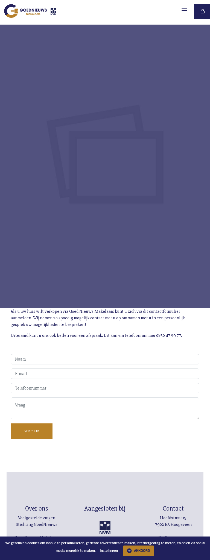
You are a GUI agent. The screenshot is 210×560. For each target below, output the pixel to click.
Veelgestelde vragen (36, 518)
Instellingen (109, 551)
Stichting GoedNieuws (36, 524)
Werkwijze (110, 35)
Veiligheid (110, 24)
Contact (110, 57)
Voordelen (110, 13)
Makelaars (110, 46)
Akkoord (141, 551)
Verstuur (31, 431)
